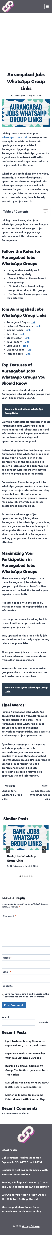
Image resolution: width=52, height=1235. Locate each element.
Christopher (20, 95)
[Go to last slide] (8, 849)
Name (7, 957)
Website (8, 985)
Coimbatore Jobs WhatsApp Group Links (40, 792)
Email (7, 971)
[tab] (20, 876)
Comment (9, 916)
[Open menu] (47, 6)
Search (6, 1017)
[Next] (44, 849)
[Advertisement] (26, 44)
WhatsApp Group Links (15, 137)
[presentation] (26, 838)
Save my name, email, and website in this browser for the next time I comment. (27, 995)
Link (33, 322)
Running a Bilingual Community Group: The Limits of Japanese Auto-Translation (26, 1070)
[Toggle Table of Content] (44, 211)
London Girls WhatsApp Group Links (12, 792)
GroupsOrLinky (31, 1226)
